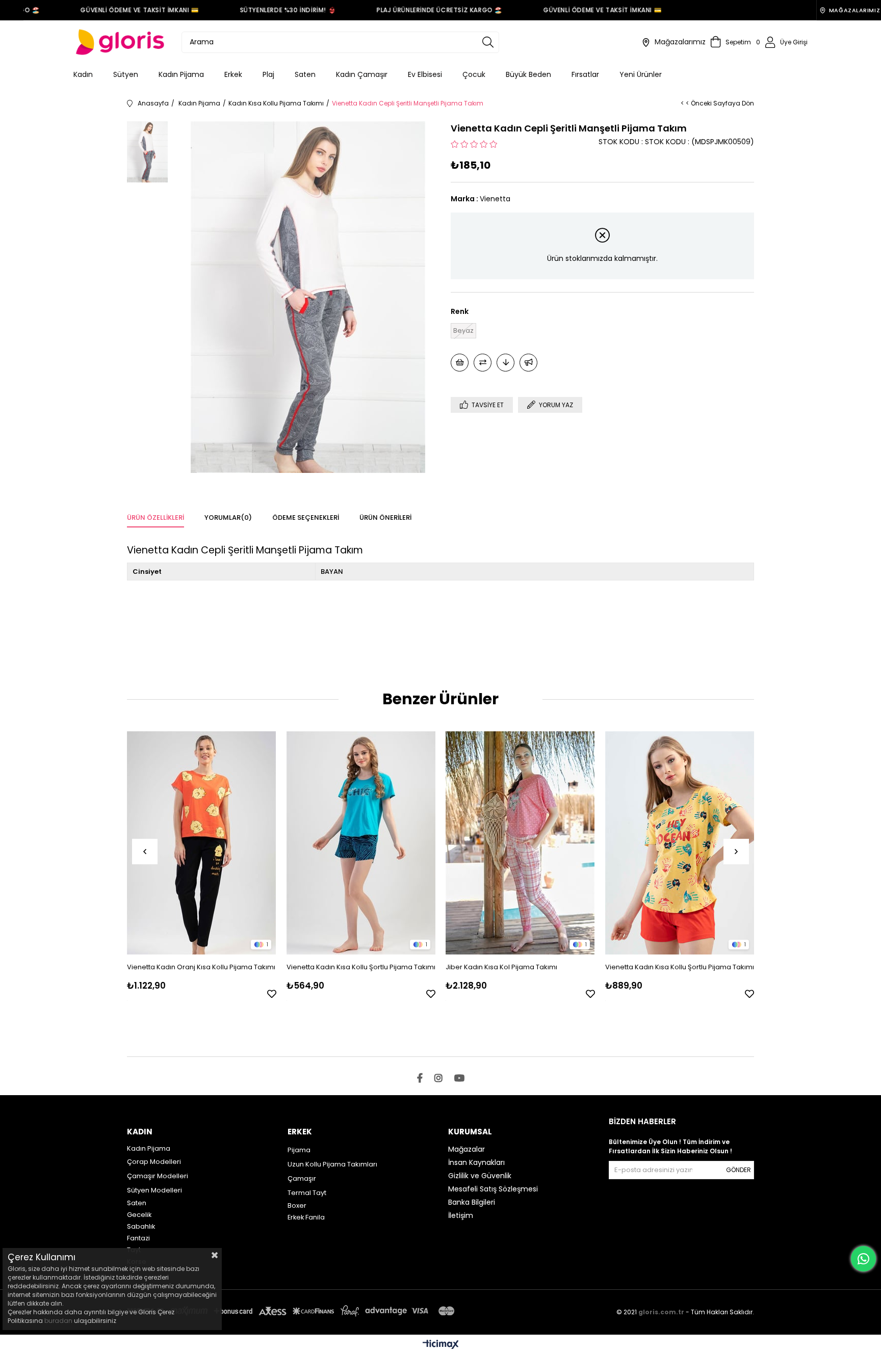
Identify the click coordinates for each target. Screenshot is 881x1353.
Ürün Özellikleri (155, 517)
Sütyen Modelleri (154, 1190)
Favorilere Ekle (271, 993)
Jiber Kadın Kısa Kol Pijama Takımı (501, 967)
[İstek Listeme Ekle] (460, 363)
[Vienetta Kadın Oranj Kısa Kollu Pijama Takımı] (201, 842)
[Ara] (488, 42)
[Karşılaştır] (482, 363)
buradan (58, 1320)
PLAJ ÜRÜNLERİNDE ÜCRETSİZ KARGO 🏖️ (425, 10)
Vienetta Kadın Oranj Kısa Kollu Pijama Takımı (201, 967)
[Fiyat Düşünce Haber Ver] (505, 363)
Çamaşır (302, 1178)
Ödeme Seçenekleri (305, 517)
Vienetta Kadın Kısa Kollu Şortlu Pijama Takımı (361, 967)
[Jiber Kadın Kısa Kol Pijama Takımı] (520, 842)
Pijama (299, 1150)
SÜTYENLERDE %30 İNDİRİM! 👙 (273, 10)
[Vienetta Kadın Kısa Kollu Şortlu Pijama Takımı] (361, 842)
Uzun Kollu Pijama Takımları (332, 1164)
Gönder (738, 1169)
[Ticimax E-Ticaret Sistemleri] (441, 1345)
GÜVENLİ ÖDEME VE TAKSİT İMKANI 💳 (125, 10)
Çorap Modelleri (154, 1161)
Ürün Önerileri (385, 517)
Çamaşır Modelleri (157, 1176)
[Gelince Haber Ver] (528, 363)
